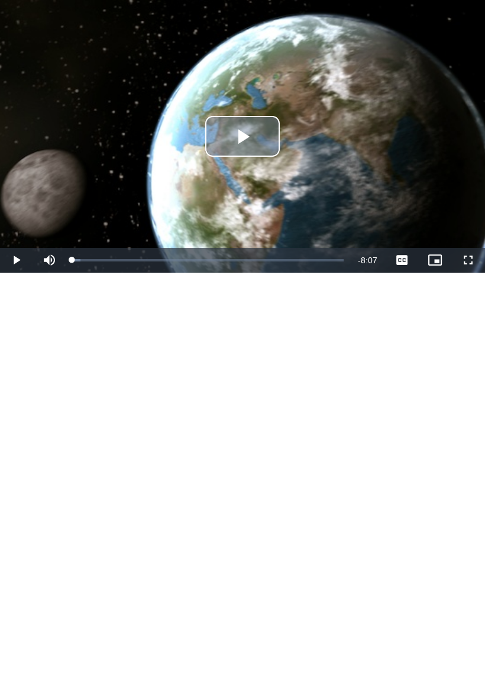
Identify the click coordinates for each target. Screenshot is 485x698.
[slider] (208, 260)
